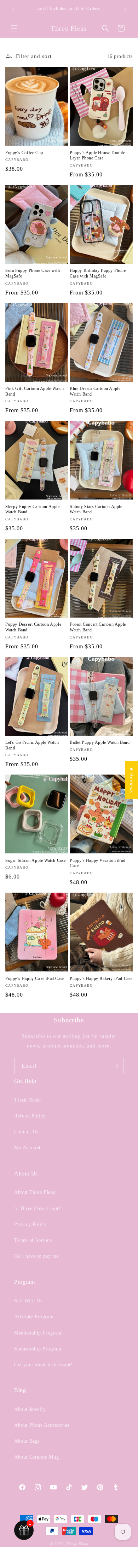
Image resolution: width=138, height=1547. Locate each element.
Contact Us (26, 1131)
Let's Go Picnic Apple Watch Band (32, 745)
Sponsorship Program (37, 1349)
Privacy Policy (30, 1224)
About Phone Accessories (41, 1425)
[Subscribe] (115, 1066)
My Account (27, 1147)
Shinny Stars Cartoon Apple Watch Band (96, 509)
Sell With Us (28, 1300)
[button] (14, 28)
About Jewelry (30, 1409)
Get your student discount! (43, 1364)
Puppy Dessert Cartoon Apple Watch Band (33, 627)
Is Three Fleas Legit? (37, 1208)
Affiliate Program (33, 1316)
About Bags (27, 1441)
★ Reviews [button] (131, 780)
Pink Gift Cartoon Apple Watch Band (34, 391)
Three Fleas (77, 1544)
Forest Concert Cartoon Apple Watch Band (98, 627)
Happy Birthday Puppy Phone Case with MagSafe (98, 273)
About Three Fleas (34, 1192)
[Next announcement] (125, 9)
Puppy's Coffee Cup (24, 152)
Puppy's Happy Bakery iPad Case (101, 978)
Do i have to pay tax (36, 1256)
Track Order (27, 1100)
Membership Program (38, 1333)
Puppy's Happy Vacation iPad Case (97, 863)
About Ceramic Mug (36, 1457)
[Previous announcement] (13, 9)
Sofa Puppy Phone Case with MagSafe (32, 273)
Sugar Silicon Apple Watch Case (35, 860)
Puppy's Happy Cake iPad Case (34, 978)
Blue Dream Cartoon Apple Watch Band (95, 391)
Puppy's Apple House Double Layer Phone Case (97, 155)
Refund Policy (30, 1116)
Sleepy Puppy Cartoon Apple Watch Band (32, 509)
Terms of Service (33, 1240)
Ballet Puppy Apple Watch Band (100, 742)
